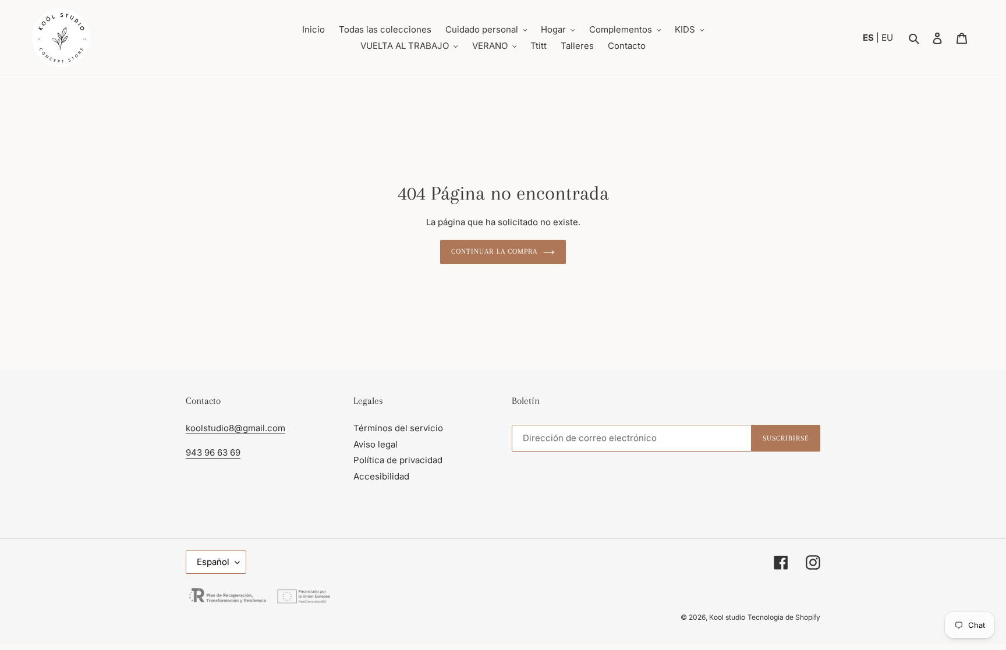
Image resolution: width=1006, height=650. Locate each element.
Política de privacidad (397, 460)
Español (213, 561)
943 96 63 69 (213, 452)
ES (869, 37)
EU (887, 37)
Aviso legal (375, 444)
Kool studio (727, 617)
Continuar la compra (494, 251)
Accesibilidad (381, 476)
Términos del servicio (398, 428)
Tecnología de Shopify (784, 617)
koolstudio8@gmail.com (235, 428)
